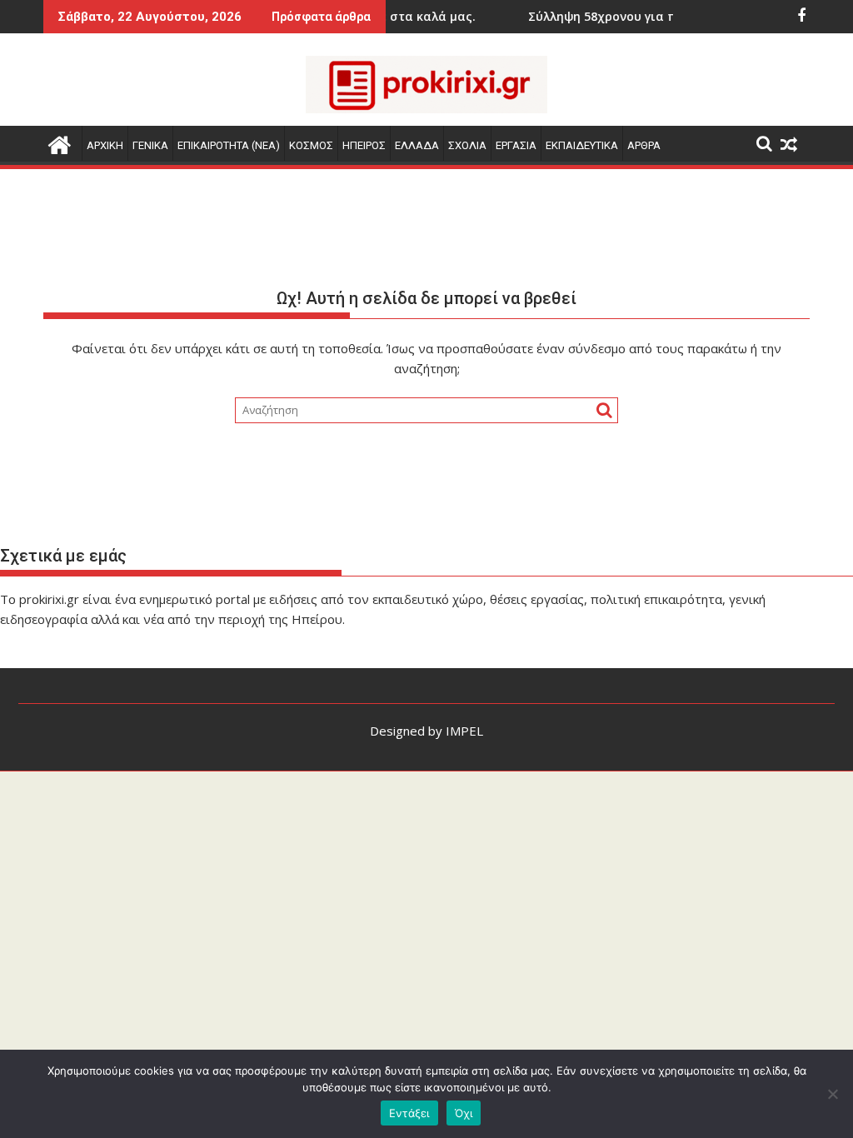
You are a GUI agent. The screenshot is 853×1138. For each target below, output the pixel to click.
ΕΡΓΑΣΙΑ (516, 145)
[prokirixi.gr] (59, 143)
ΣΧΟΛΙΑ (467, 145)
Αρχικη (105, 145)
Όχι (464, 1113)
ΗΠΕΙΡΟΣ (364, 145)
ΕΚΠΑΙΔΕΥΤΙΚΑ (582, 145)
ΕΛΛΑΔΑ (417, 145)
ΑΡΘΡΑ (644, 145)
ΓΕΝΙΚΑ (150, 145)
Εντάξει (409, 1113)
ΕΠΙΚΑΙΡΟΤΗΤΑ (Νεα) (228, 145)
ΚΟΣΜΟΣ (311, 145)
